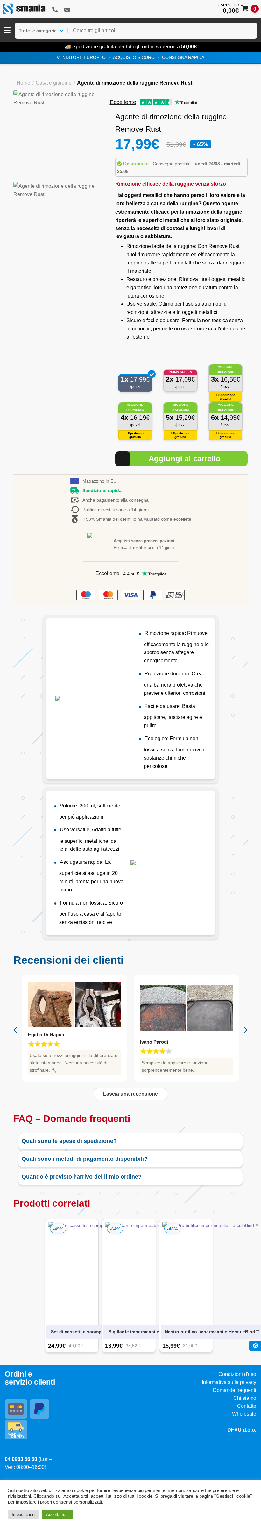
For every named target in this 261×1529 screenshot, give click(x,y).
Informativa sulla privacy (229, 1382)
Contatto (246, 1406)
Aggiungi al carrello (185, 458)
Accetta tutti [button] (57, 1514)
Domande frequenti (234, 1390)
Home (23, 83)
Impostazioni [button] (23, 1514)
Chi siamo (244, 1398)
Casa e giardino (54, 83)
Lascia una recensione (130, 1093)
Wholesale (244, 1414)
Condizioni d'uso (237, 1374)
